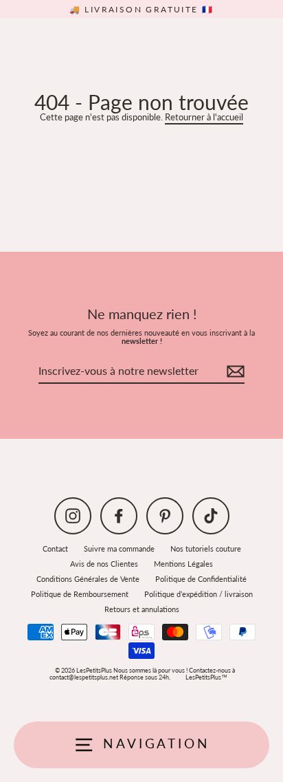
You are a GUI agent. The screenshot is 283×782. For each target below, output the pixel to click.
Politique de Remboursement (79, 593)
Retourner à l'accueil (204, 117)
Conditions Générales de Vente (87, 578)
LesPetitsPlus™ (206, 677)
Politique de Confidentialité (201, 578)
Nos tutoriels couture (205, 548)
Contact (55, 548)
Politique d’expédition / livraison (198, 593)
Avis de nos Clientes (104, 563)
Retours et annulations (141, 609)
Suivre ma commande (119, 548)
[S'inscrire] (234, 371)
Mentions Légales (183, 563)
